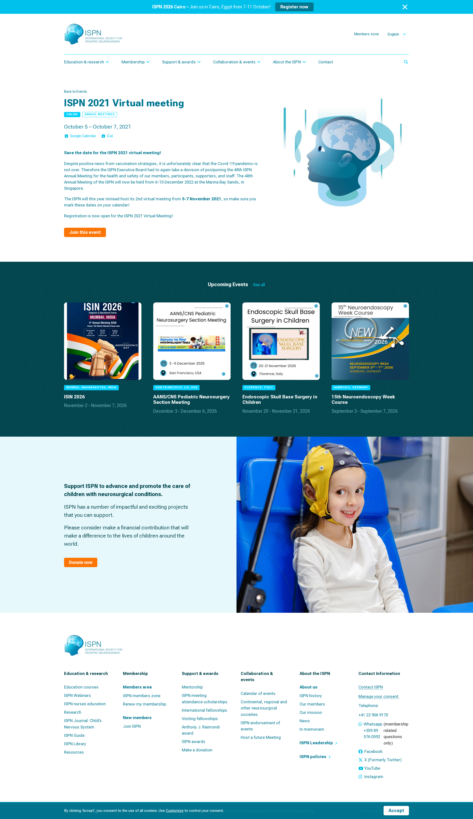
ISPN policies (313, 756)
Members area (137, 687)
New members (137, 717)
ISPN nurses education (85, 703)
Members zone (366, 34)
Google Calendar (83, 136)
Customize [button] (175, 810)
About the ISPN (287, 61)
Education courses (81, 687)
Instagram (373, 776)
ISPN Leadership (316, 742)
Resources (74, 752)
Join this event (85, 232)
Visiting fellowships (200, 718)
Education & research (84, 61)
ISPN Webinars (77, 695)
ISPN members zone (141, 695)
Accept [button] (396, 810)
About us (308, 687)
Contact (325, 61)
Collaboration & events (234, 61)
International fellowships (204, 710)
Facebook (373, 751)
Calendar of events (258, 693)
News (305, 720)
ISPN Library (75, 743)
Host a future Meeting (261, 737)
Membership (133, 61)
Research (72, 712)
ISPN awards (193, 741)
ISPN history (311, 695)
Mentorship (192, 687)
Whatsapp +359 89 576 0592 (373, 730)
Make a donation (197, 749)
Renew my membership (144, 704)
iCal (110, 136)
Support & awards (179, 61)
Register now (294, 6)
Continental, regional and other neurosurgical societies (264, 708)
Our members (312, 704)
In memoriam (312, 729)
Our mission (311, 712)
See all (259, 284)
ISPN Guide (74, 735)
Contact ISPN (370, 687)
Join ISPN (132, 726)
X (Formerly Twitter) (383, 759)
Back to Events (75, 91)
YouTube (372, 768)
